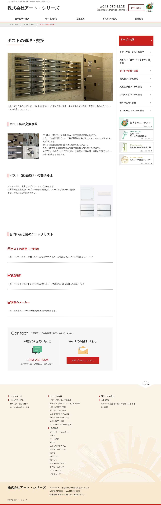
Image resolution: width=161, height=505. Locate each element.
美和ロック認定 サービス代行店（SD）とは (118, 404)
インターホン (55, 471)
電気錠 (52, 442)
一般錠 (52, 435)
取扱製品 (80, 19)
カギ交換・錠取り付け (19, 404)
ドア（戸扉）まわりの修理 (60, 400)
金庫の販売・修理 (57, 421)
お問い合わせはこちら (82, 360)
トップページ (13, 24)
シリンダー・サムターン (59, 432)
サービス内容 (51, 19)
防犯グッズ (54, 456)
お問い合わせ (136, 8)
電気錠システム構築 (58, 411)
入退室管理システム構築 (59, 414)
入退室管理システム (58, 446)
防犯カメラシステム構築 (59, 418)
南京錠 (52, 453)
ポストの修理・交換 (58, 407)
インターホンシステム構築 (60, 425)
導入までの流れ (110, 19)
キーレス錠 (54, 439)
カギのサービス (22, 19)
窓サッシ (53, 460)
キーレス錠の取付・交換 (19, 407)
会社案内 (139, 19)
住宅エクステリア (57, 467)
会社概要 (104, 407)
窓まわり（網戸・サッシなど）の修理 (65, 403)
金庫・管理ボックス (58, 464)
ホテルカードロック (58, 449)
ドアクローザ (55, 474)
